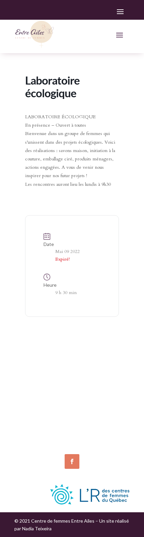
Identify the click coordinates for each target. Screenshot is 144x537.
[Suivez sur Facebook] (72, 461)
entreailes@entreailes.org (43, 415)
